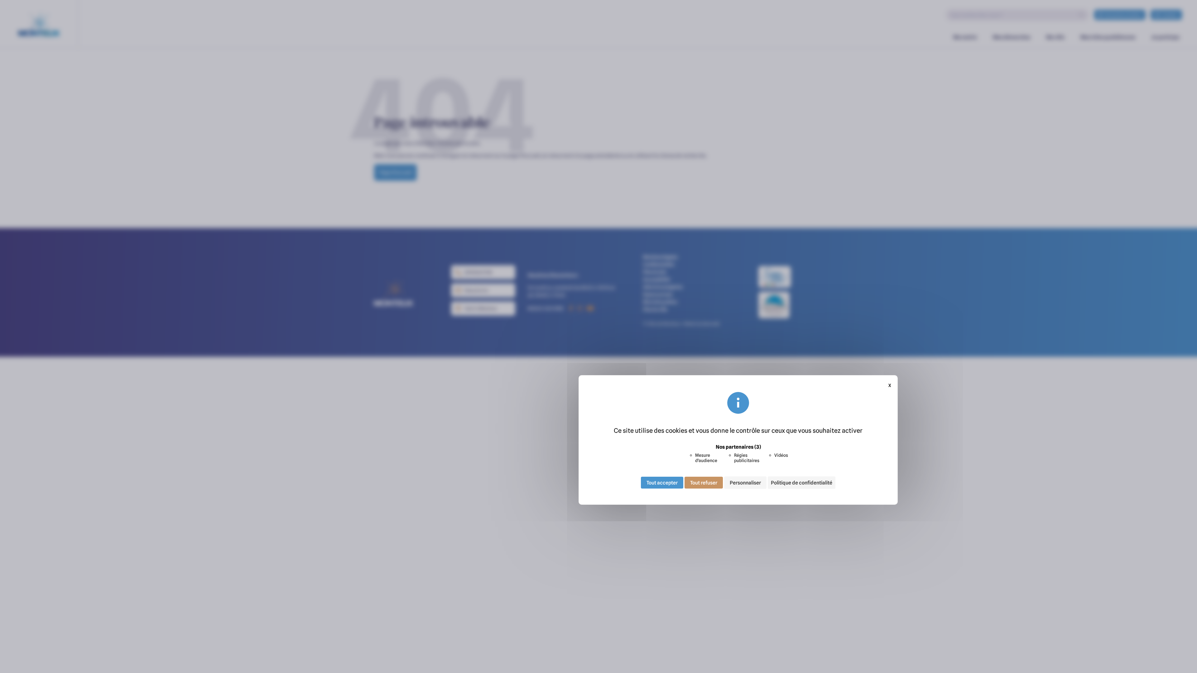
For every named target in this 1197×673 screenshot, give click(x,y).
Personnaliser (745, 483)
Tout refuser (703, 483)
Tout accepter (662, 483)
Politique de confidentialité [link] (801, 483)
